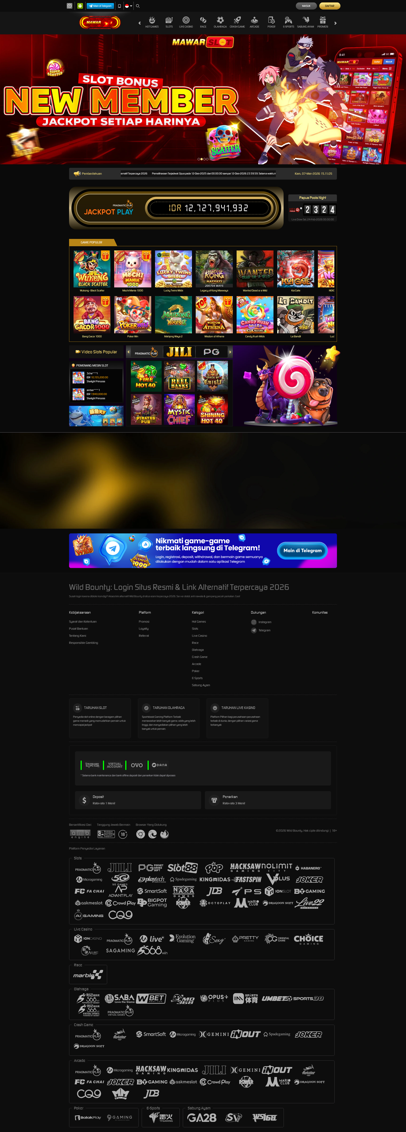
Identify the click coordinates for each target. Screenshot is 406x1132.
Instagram (265, 622)
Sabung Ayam (305, 26)
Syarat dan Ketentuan (83, 622)
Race (203, 26)
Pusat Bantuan (78, 629)
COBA (149, 371)
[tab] (147, 352)
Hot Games (152, 26)
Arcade (254, 26)
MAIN (95, 269)
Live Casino (186, 26)
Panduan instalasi (387, 490)
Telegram (264, 630)
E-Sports (288, 26)
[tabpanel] (203, 99)
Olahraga (220, 26)
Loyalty (143, 629)
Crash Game (237, 26)
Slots (169, 26)
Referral (144, 636)
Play (125, 212)
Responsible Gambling (83, 643)
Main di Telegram (102, 6)
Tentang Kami (77, 636)
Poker (271, 26)
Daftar (329, 6)
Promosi (322, 26)
